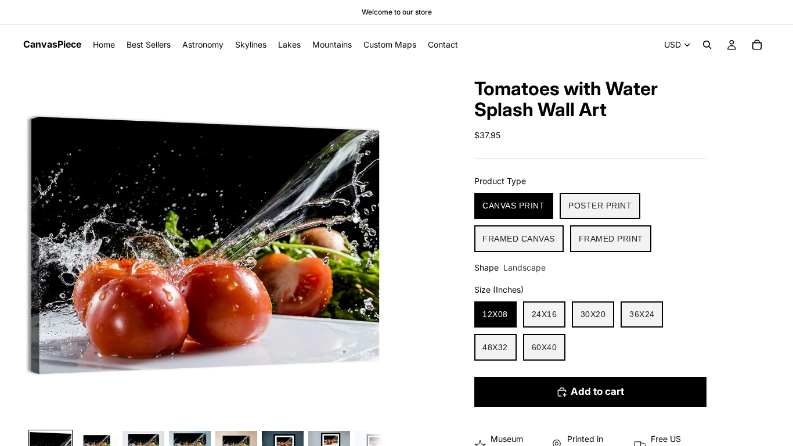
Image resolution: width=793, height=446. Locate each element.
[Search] (707, 44)
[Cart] (757, 44)
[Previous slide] (36, 244)
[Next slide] (370, 244)
